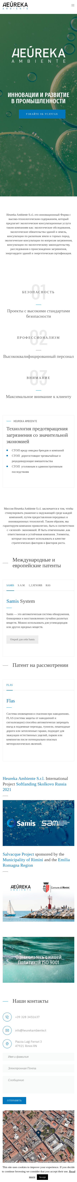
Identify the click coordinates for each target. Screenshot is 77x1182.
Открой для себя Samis (22, 639)
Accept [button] (42, 1177)
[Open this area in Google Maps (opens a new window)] (9, 1161)
